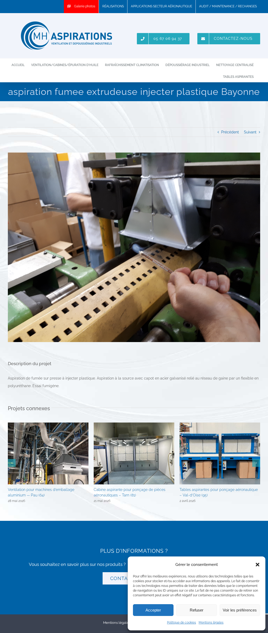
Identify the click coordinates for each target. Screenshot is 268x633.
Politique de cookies (181, 622)
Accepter (153, 610)
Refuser (196, 610)
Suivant (250, 132)
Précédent (230, 132)
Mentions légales (211, 622)
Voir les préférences (240, 610)
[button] (257, 564)
